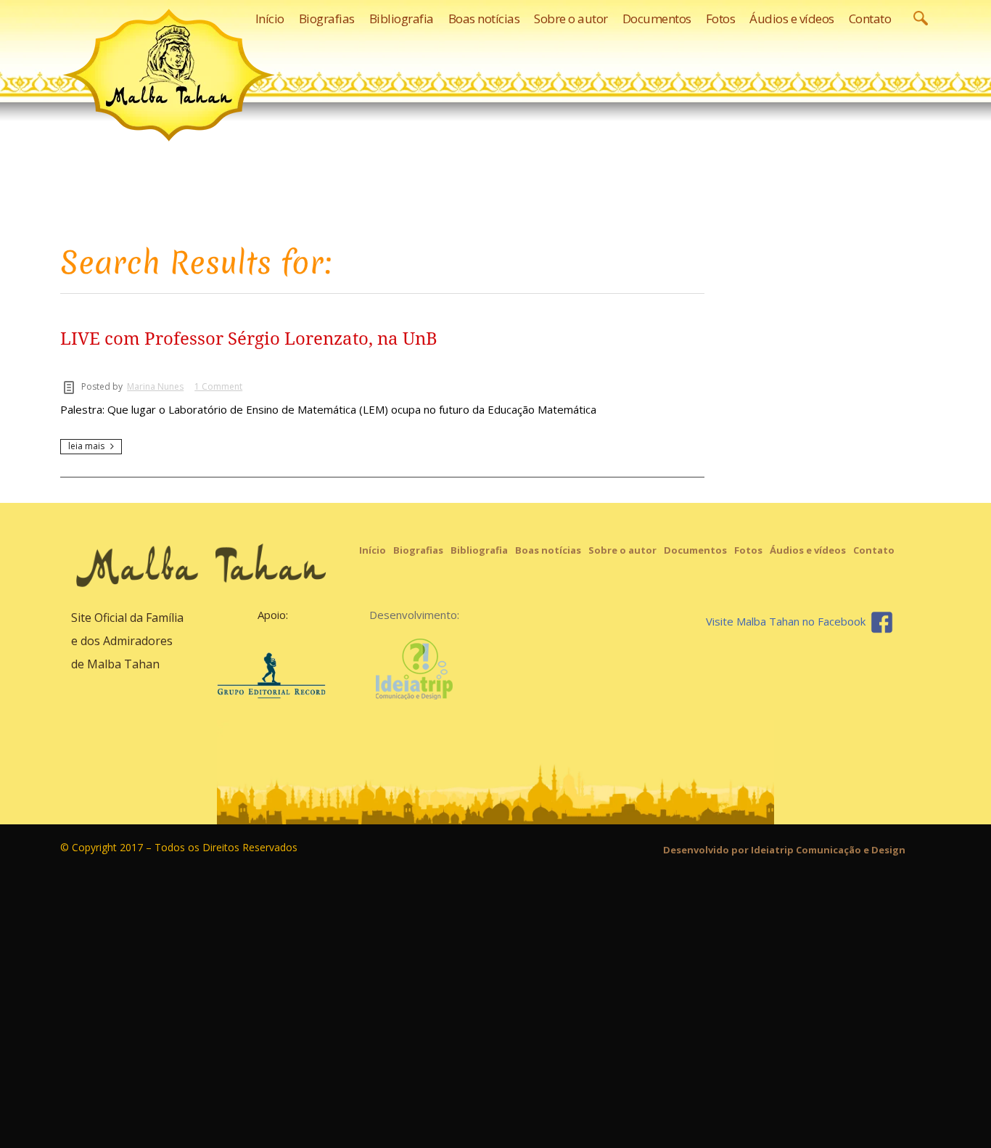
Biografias (418, 550)
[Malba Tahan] (169, 75)
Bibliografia (479, 550)
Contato (874, 550)
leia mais (86, 446)
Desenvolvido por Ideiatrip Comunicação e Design (784, 849)
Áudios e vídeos (808, 550)
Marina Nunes (155, 386)
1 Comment (218, 386)
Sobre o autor (622, 550)
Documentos (695, 550)
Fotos (748, 550)
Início (372, 550)
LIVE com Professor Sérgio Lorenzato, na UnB (248, 339)
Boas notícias (548, 550)
